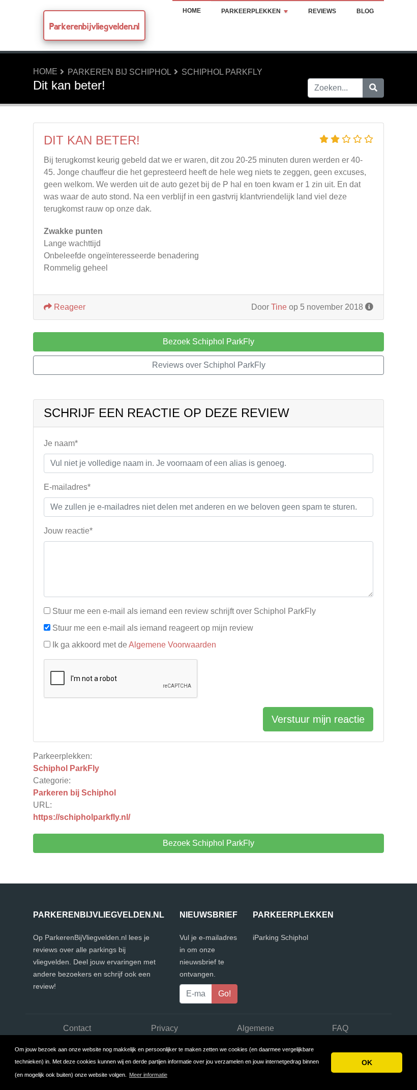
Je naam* (61, 443)
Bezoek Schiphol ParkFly (208, 843)
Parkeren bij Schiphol (119, 72)
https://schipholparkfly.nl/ (81, 817)
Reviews (322, 11)
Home (192, 10)
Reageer (68, 307)
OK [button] (367, 1062)
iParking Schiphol (280, 937)
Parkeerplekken (251, 11)
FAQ (340, 1028)
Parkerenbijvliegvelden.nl (94, 26)
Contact (77, 1028)
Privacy (164, 1028)
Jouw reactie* (68, 530)
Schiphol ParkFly (222, 72)
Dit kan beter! (92, 140)
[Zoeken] (373, 88)
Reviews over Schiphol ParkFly (208, 365)
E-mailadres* (67, 487)
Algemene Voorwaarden (172, 644)
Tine (279, 307)
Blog (365, 11)
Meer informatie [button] (148, 1075)
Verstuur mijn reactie (318, 719)
